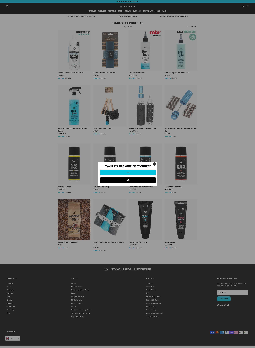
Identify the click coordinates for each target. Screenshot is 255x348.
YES (128, 172)
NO (128, 180)
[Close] (154, 164)
